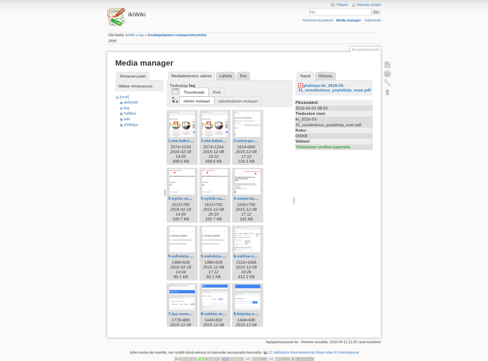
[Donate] (209, 359)
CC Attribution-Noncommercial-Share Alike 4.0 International (313, 352)
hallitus (130, 113)
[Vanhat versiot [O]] (387, 73)
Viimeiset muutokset (317, 20)
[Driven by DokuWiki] (302, 359)
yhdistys (131, 124)
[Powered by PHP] (232, 359)
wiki (127, 119)
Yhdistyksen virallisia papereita (322, 147)
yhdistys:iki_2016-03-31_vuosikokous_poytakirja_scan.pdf (334, 88)
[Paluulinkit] (387, 82)
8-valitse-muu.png (218, 313)
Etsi (376, 12)
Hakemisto (373, 20)
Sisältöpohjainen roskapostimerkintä (176, 35)
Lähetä (225, 76)
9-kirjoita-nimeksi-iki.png (258, 313)
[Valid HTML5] (256, 359)
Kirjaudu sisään (369, 5)
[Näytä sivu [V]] (387, 64)
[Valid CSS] (279, 359)
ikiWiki (130, 35)
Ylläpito (342, 5)
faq (141, 35)
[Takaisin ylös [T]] (387, 91)
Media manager (348, 20)
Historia (325, 76)
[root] (124, 96)
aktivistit (131, 102)
